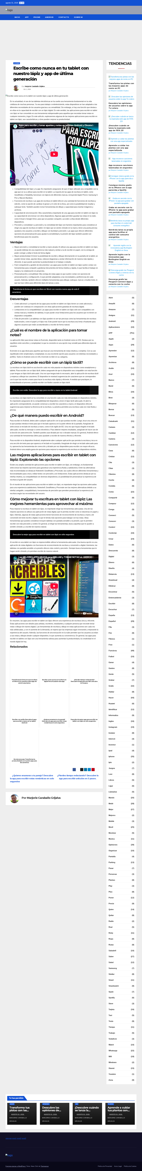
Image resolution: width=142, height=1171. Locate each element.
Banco (111, 380)
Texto (111, 1021)
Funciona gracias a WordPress (16, 1166)
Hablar (111, 692)
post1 (14, 1138)
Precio (111, 904)
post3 (24, 1138)
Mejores (112, 815)
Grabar (111, 680)
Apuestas (113, 356)
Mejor (111, 809)
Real (110, 927)
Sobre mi (78, 17)
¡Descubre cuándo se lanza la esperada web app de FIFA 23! (119, 128)
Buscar (112, 415)
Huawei (112, 704)
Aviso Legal (118, 1166)
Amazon (112, 309)
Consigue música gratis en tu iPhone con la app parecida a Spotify (120, 187)
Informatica (113, 715)
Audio (111, 368)
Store (111, 1004)
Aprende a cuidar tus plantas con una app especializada (119, 147)
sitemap (9, 1138)
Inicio (17, 17)
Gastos (112, 668)
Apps (111, 345)
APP (27, 17)
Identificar (113, 709)
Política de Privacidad (105, 1166)
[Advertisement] (71, 36)
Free (110, 645)
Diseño (112, 568)
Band (111, 386)
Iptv (110, 762)
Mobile (111, 821)
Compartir (113, 498)
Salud (111, 962)
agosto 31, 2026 (18, 1114)
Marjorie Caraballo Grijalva (34, 86)
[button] (135, 17)
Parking (112, 862)
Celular (112, 456)
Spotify (112, 998)
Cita (110, 462)
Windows (112, 1062)
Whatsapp (113, 1051)
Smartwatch (114, 986)
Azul (110, 374)
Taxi (110, 1015)
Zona (111, 1080)
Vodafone (113, 1039)
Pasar (111, 868)
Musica (112, 839)
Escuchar (113, 609)
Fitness (112, 639)
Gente (111, 674)
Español (112, 621)
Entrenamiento (115, 598)
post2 (19, 1138)
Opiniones (113, 845)
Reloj (111, 933)
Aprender (113, 351)
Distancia (113, 574)
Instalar (112, 733)
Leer (110, 774)
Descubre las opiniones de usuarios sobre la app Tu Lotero (121, 105)
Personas (113, 874)
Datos (111, 545)
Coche (111, 480)
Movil (111, 827)
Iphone (36, 17)
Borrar (111, 409)
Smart (111, 980)
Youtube (112, 1074)
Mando (111, 798)
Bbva (111, 392)
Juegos (112, 768)
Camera (112, 439)
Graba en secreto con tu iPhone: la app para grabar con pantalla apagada (121, 209)
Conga (111, 509)
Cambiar (112, 433)
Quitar (111, 915)
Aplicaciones (114, 327)
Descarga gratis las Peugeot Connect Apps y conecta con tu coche (121, 281)
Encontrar (113, 592)
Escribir (16, 63)
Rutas (111, 945)
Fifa (110, 627)
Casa (111, 451)
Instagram (113, 727)
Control (112, 527)
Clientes (112, 474)
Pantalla (112, 856)
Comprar (112, 504)
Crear (111, 539)
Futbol (111, 656)
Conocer (112, 521)
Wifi (110, 1056)
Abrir (111, 298)
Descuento (113, 551)
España (112, 615)
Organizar (113, 851)
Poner (111, 898)
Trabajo (112, 1033)
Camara (112, 427)
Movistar (112, 833)
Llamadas (113, 792)
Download (113, 580)
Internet (112, 739)
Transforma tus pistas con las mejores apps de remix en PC (121, 85)
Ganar (111, 662)
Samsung (113, 968)
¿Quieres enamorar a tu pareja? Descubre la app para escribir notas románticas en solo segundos (32, 778)
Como (111, 492)
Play (110, 886)
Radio (111, 921)
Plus (110, 892)
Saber (111, 956)
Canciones (113, 445)
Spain (111, 992)
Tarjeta (111, 1009)
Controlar (113, 533)
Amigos (112, 315)
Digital (111, 556)
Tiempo (112, 1027)
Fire (110, 633)
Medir (111, 804)
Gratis (111, 686)
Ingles (111, 721)
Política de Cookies (130, 1166)
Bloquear (113, 404)
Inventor (112, 745)
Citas (111, 468)
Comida (112, 486)
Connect (112, 515)
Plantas (112, 880)
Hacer (111, 698)
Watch (111, 1045)
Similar (111, 974)
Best (111, 398)
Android (49, 17)
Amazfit (112, 304)
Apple (111, 339)
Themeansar (45, 1166)
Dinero (111, 562)
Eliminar (112, 586)
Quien (111, 909)
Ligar (111, 786)
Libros (111, 780)
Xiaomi (111, 1068)
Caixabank (113, 421)
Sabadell (112, 951)
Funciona (113, 651)
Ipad (110, 751)
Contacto (63, 17)
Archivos (112, 362)
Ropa (111, 939)
